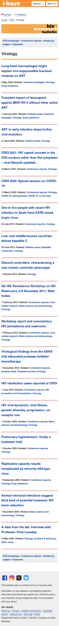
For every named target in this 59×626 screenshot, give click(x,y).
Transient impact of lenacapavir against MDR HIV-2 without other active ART (29, 102)
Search (37, 3)
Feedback (21, 14)
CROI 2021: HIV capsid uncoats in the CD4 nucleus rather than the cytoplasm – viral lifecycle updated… (29, 157)
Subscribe (17, 44)
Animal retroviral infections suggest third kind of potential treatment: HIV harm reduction (27, 500)
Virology (50, 82)
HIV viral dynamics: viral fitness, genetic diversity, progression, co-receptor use (26, 410)
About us (5, 610)
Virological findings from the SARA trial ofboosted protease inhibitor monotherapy (26, 356)
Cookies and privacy (31, 610)
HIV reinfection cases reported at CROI (29, 383)
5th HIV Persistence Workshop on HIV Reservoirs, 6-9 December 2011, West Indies (28, 291)
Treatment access (26, 371)
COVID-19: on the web (39, 195)
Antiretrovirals (34, 114)
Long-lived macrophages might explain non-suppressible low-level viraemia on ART (26, 71)
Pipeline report (33, 247)
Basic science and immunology (35, 305)
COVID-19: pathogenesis (14, 195)
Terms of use (16, 614)
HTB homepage (11, 40)
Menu (50, 3)
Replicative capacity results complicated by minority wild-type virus (25, 468)
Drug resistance (9, 85)
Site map (28, 614)
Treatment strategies (33, 82)
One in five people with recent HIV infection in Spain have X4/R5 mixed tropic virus (27, 212)
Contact (15, 610)
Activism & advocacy (45, 538)
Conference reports (31, 40)
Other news (7, 542)
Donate (7, 14)
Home (4, 19)
